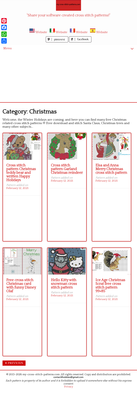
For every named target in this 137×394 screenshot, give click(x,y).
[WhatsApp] (4, 34)
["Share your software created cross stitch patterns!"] (68, 5)
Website (41, 32)
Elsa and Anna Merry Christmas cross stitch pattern (111, 169)
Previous (15, 363)
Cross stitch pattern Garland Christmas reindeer (67, 169)
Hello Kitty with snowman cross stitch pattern (64, 283)
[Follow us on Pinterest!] (57, 41)
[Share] (4, 41)
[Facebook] (4, 27)
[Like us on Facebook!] (80, 41)
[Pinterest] (4, 20)
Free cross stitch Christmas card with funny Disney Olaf (21, 285)
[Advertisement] (68, 77)
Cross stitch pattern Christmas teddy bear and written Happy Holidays (21, 172)
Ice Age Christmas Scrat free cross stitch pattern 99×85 (110, 285)
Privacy (68, 386)
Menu (7, 48)
